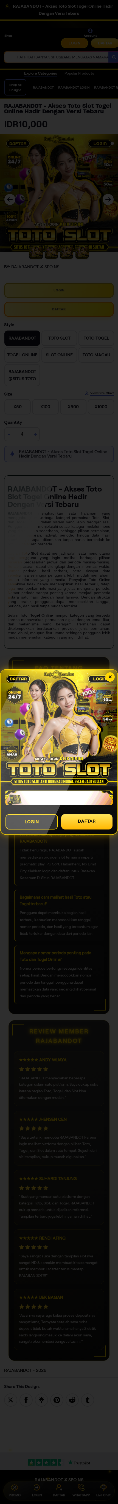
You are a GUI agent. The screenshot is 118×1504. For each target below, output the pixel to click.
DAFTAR (87, 821)
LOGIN (32, 821)
